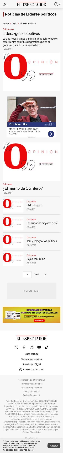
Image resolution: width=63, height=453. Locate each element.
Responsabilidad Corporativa (31, 380)
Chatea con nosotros (33, 369)
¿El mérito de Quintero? (23, 188)
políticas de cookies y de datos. (19, 450)
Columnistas (8, 29)
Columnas (7, 184)
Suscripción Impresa (31, 359)
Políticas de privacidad (31, 388)
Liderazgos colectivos (21, 33)
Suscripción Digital (31, 364)
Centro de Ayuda (31, 391)
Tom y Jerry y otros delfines (42, 241)
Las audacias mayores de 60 (42, 223)
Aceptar (54, 445)
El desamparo (34, 205)
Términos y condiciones (31, 384)
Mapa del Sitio (31, 354)
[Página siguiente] (45, 275)
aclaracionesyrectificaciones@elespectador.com (31, 419)
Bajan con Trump (36, 259)
